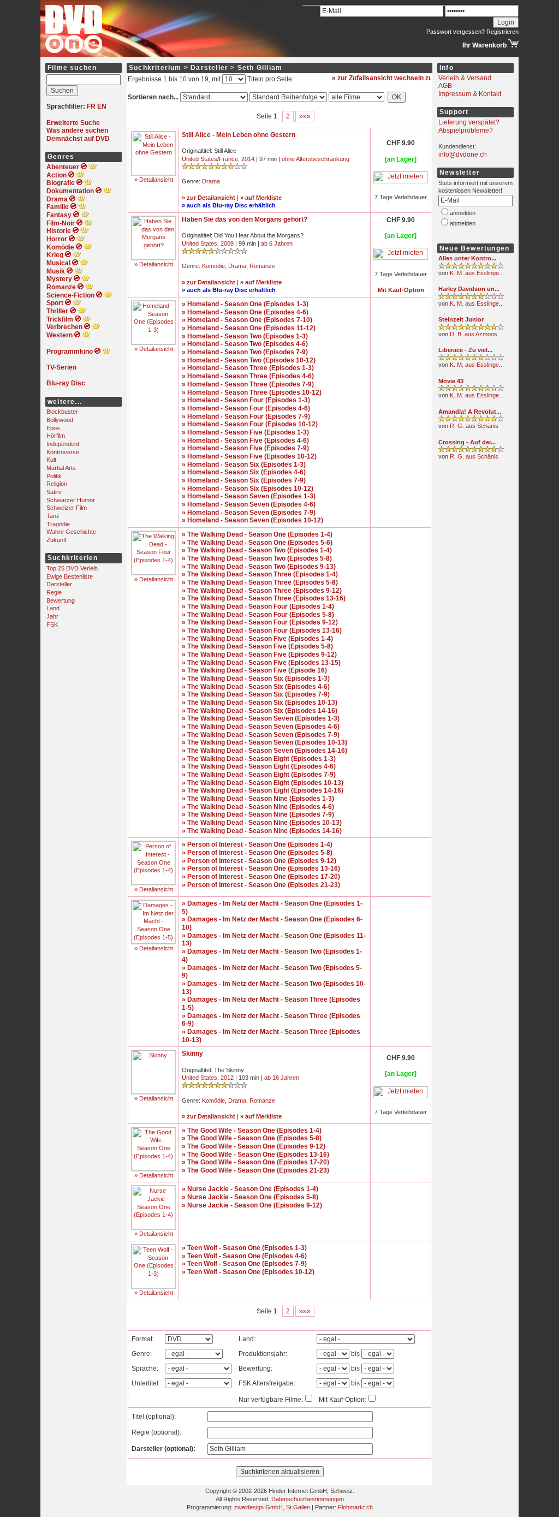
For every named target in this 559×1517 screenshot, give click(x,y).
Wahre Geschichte (71, 531)
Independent (62, 444)
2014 (247, 159)
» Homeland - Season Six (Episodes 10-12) (247, 488)
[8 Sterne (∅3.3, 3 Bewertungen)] (471, 389)
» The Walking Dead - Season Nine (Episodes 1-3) (258, 798)
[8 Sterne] (214, 167)
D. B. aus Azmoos (473, 334)
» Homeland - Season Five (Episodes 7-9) (245, 448)
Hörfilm (55, 435)
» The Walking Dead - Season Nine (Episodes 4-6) (258, 807)
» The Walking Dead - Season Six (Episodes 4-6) (256, 687)
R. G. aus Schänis (474, 426)
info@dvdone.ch (462, 154)
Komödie (213, 266)
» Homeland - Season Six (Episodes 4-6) (244, 472)
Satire (54, 492)
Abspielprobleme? (465, 130)
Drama (211, 181)
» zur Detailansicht (208, 197)
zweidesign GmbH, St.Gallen (272, 1507)
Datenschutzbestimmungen (307, 1499)
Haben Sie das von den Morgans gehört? (244, 219)
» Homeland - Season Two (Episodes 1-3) (245, 336)
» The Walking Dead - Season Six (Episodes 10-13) (259, 702)
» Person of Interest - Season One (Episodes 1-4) (257, 844)
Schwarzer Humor (70, 500)
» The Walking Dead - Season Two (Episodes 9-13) (259, 566)
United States (199, 159)
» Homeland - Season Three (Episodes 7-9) (248, 384)
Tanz (53, 516)
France (228, 159)
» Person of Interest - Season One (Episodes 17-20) (261, 877)
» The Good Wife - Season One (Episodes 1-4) (252, 1130)
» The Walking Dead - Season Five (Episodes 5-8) (257, 646)
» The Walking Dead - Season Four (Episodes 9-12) (260, 622)
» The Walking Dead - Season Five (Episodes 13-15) (261, 663)
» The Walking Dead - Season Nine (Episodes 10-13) (262, 822)
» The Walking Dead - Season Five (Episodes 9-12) (259, 654)
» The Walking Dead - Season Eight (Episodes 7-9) (259, 774)
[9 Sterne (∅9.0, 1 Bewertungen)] (471, 267)
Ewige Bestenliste (69, 576)
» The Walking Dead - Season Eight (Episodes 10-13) (262, 783)
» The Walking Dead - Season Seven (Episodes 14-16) (264, 750)
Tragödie (58, 524)
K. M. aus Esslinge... (477, 273)
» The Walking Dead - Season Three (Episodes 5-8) (260, 582)
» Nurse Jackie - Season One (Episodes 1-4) (250, 1189)
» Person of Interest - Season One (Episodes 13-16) (261, 868)
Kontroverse (62, 452)
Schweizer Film (66, 507)
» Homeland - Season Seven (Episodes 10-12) (252, 520)
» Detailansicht (153, 179)
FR (91, 106)
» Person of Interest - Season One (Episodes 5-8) (257, 852)
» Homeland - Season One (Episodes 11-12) (249, 328)
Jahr (52, 616)
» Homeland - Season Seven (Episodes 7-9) (249, 512)
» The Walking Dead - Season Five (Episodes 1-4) (257, 639)
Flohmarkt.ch (355, 1507)
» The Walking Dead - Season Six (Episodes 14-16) (259, 711)
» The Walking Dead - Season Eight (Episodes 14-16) (262, 790)
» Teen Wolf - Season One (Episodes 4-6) (244, 1256)
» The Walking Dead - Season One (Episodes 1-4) (257, 534)
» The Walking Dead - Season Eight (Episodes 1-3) (259, 759)
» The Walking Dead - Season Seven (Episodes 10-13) (264, 742)
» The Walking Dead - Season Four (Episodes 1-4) (258, 606)
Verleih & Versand (464, 78)
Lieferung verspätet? (468, 122)
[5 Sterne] (214, 252)
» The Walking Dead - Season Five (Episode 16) (254, 670)
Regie (54, 592)
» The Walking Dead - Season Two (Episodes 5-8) (257, 558)
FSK (52, 624)
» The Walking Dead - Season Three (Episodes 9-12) (262, 590)
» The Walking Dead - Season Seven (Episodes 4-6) (261, 726)
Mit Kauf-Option (401, 290)
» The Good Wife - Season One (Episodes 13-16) (255, 1154)
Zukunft (56, 540)
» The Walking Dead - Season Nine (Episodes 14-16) (262, 831)
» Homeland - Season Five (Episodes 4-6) (245, 440)
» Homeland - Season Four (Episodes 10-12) (250, 424)
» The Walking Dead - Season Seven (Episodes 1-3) (261, 718)
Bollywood (59, 420)
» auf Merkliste (261, 197)
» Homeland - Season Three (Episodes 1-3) (248, 368)
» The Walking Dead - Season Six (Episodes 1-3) (256, 678)
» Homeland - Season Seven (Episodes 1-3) (249, 496)
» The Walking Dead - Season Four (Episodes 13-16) (262, 630)
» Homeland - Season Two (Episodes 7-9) (245, 352)
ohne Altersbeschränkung (315, 159)
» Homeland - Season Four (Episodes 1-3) (246, 400)
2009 (227, 243)
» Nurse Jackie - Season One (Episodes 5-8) (250, 1197)
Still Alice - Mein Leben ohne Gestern (238, 135)
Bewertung (60, 600)
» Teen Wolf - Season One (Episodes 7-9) (244, 1264)
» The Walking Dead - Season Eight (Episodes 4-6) (259, 766)
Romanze (262, 266)
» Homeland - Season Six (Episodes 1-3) (244, 464)
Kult (51, 459)
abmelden (462, 223)
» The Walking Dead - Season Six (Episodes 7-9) (256, 694)
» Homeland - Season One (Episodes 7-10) (247, 320)
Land (53, 608)
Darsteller (59, 584)
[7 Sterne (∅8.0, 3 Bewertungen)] (471, 358)
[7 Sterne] (214, 1086)
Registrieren (502, 31)
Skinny (192, 1053)
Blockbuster (62, 411)
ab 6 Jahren (277, 243)
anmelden (462, 213)
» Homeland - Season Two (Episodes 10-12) (249, 360)
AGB (445, 86)
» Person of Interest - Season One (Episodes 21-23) (261, 885)
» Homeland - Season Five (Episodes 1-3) (245, 432)
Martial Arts (61, 468)
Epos (53, 428)
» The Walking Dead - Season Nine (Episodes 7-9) (258, 814)
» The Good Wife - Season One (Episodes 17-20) (255, 1162)
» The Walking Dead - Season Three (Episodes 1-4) (260, 574)
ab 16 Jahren (281, 1077)
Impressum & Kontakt (469, 94)
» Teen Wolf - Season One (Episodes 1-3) (244, 1248)
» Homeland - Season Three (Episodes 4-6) (248, 376)
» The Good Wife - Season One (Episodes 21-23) (255, 1170)
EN (101, 106)
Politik (54, 476)
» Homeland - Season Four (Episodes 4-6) (246, 408)
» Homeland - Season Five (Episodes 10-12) (249, 456)
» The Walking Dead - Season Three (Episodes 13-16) (264, 598)
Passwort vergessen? (455, 31)
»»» (305, 116)
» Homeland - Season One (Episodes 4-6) (245, 312)
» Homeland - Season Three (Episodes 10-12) (252, 392)
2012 (227, 1077)
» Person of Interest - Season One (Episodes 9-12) (259, 861)
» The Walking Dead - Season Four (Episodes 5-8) (258, 614)
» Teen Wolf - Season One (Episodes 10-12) (248, 1272)
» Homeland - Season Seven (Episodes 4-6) (249, 504)
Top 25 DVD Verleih (72, 568)
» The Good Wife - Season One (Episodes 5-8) (252, 1138)
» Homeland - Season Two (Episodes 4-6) (245, 344)
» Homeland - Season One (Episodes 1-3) (245, 304)
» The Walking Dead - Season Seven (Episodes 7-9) (261, 735)
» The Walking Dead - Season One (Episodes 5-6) (257, 542)
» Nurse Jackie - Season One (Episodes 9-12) (252, 1205)
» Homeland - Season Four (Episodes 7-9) (246, 416)
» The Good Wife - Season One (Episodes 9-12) (253, 1146)
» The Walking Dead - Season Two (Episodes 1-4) (257, 550)
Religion (56, 483)
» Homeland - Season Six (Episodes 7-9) (244, 480)
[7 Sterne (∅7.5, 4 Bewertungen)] (471, 297)
